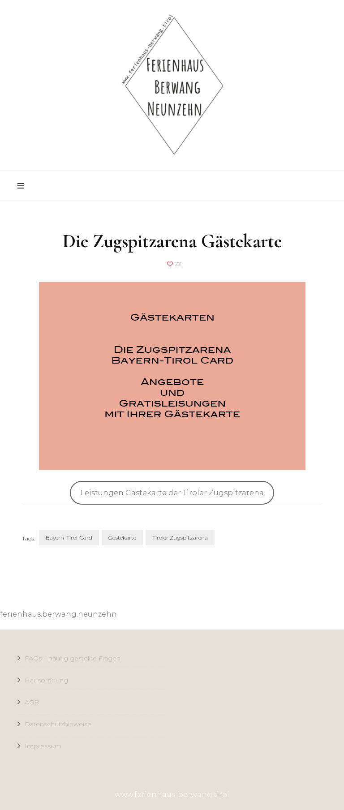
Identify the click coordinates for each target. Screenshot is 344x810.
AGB (32, 702)
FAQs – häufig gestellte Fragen (72, 658)
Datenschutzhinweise (58, 724)
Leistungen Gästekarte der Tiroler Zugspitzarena (172, 493)
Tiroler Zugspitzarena (180, 537)
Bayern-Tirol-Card (69, 537)
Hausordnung (46, 680)
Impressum (43, 746)
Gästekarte (122, 537)
